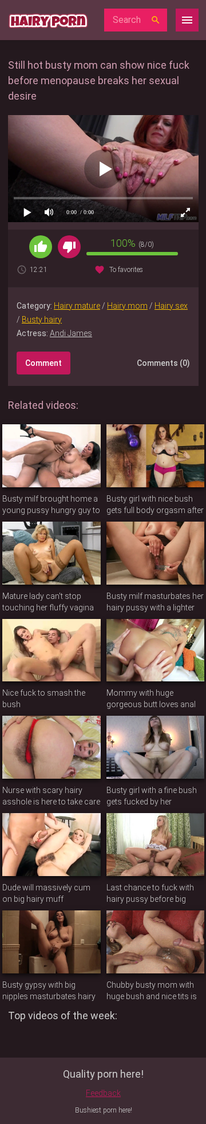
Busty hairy (42, 319)
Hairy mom (127, 305)
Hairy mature (77, 305)
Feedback (103, 1093)
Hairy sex (171, 305)
